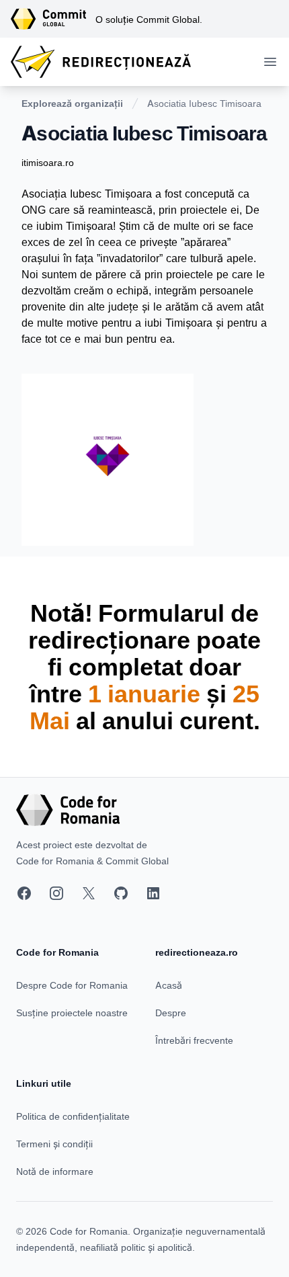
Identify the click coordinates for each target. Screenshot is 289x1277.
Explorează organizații (72, 103)
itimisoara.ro (48, 162)
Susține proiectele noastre (72, 1012)
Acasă (168, 985)
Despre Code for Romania (72, 985)
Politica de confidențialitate (73, 1116)
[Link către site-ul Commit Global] (53, 19)
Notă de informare (54, 1171)
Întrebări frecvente (194, 1040)
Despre (170, 1012)
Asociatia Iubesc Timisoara (204, 103)
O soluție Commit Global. (148, 19)
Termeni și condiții (54, 1143)
